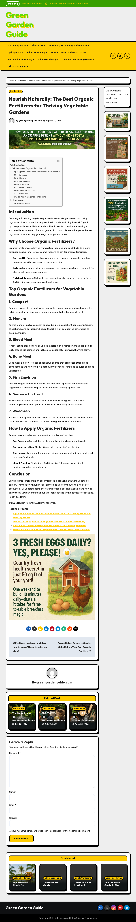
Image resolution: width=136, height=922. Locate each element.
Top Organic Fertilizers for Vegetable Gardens (36, 172)
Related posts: (23, 203)
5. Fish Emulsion (24, 187)
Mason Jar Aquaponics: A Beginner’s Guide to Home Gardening (49, 521)
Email (12, 805)
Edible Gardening (47, 59)
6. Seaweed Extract (26, 190)
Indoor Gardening (36, 52)
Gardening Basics (17, 45)
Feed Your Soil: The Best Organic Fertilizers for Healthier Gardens (51, 529)
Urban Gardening (17, 66)
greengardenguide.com (30, 120)
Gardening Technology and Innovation (69, 45)
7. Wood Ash (22, 193)
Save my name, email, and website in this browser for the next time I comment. (50, 831)
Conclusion (18, 200)
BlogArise (76, 918)
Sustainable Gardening (20, 59)
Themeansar (90, 918)
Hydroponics (14, 52)
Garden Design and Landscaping (68, 52)
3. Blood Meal (23, 181)
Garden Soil (15, 91)
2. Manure (21, 178)
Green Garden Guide (20, 24)
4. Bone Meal (23, 184)
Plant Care (38, 45)
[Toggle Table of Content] (57, 161)
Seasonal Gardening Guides (77, 59)
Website (13, 818)
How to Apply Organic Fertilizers (29, 197)
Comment (14, 753)
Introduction (18, 165)
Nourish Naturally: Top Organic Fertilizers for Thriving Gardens (49, 525)
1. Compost (22, 175)
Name (12, 792)
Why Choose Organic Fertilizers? (29, 168)
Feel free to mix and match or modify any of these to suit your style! (30, 647)
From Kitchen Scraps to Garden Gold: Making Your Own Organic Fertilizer (74, 647)
